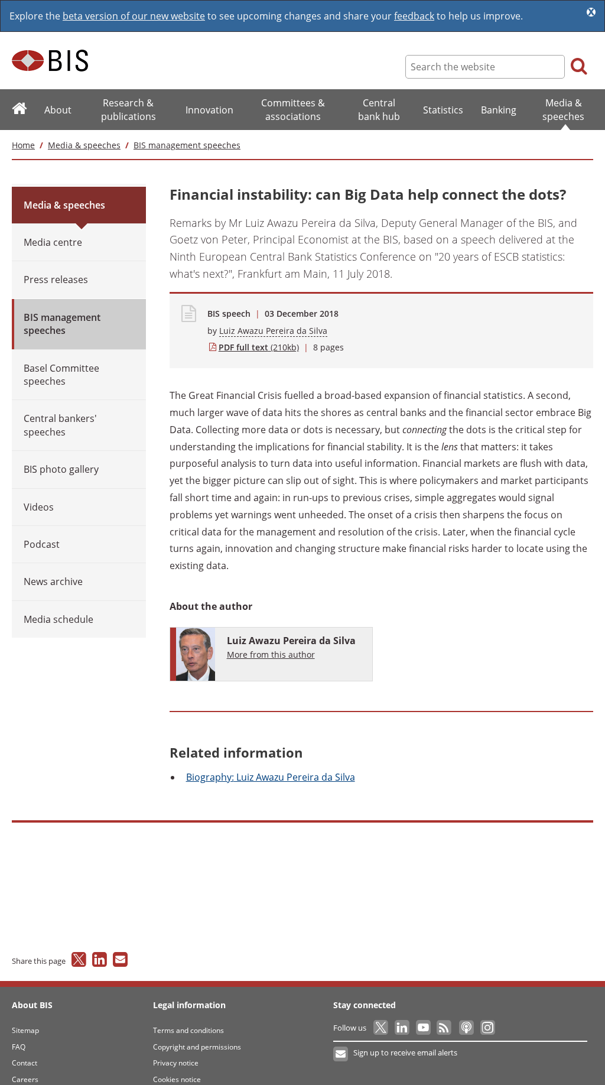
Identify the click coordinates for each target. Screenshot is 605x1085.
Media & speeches (84, 145)
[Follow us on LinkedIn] (402, 1027)
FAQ (18, 1047)
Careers (25, 1079)
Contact (24, 1063)
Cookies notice (177, 1079)
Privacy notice (176, 1063)
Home (23, 145)
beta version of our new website (134, 15)
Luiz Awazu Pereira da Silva (273, 330)
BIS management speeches (187, 145)
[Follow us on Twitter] (381, 1027)
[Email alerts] (341, 1054)
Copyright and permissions (197, 1047)
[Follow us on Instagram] (487, 1027)
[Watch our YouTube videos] (424, 1027)
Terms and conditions (188, 1030)
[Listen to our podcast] (466, 1027)
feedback (414, 15)
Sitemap (25, 1030)
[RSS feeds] (445, 1027)
